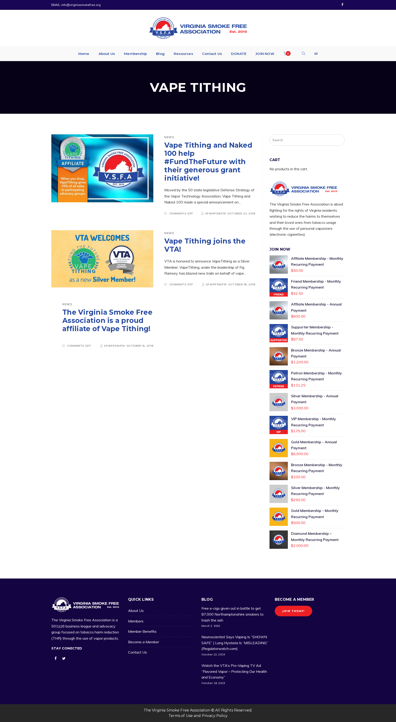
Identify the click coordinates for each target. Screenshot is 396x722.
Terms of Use (180, 716)
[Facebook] (342, 5)
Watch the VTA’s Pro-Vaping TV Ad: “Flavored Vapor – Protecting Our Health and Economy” (234, 671)
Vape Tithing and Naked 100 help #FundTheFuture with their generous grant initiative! (208, 161)
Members (135, 621)
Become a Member (143, 642)
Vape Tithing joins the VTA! (204, 245)
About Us (136, 610)
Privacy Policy (215, 716)
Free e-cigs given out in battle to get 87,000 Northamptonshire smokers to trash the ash (232, 614)
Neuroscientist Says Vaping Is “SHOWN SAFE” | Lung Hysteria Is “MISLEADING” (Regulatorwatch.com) (234, 643)
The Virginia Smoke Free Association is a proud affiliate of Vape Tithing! (107, 320)
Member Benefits (142, 631)
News (169, 137)
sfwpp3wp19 (215, 213)
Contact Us (137, 652)
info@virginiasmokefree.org (81, 5)
